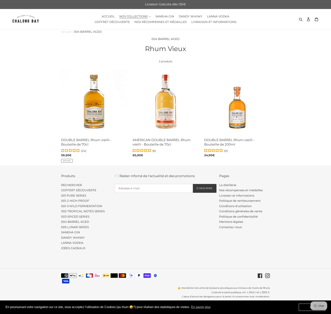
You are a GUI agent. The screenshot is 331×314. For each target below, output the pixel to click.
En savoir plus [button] (201, 307)
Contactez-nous (230, 227)
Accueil (67, 31)
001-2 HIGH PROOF (75, 201)
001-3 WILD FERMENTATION (81, 206)
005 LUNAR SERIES (75, 227)
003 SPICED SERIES (75, 216)
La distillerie (227, 185)
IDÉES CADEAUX (73, 248)
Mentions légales (231, 222)
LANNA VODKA (72, 243)
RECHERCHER (71, 185)
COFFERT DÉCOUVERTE (78, 190)
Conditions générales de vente (240, 211)
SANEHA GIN (70, 232)
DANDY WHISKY (73, 237)
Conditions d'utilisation (235, 206)
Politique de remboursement (240, 201)
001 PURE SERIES (73, 195)
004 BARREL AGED (75, 222)
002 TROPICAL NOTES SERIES (83, 211)
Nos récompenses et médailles (241, 190)
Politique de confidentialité (238, 216)
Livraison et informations (236, 195)
